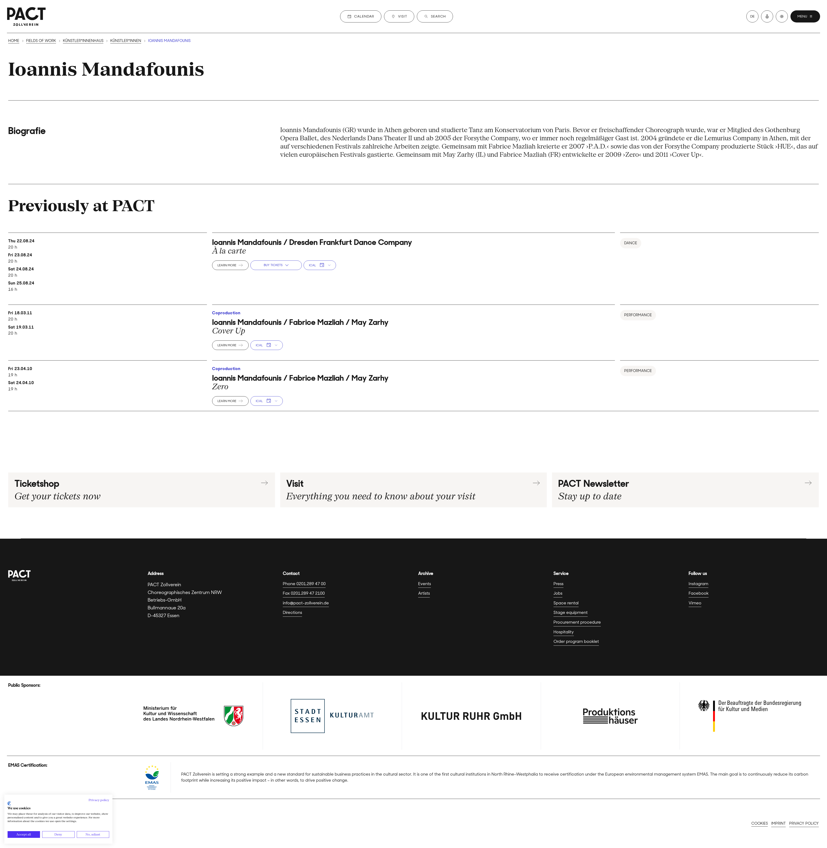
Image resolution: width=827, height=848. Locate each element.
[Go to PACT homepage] (26, 16)
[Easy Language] (767, 16)
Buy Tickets (273, 265)
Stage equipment (570, 612)
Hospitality (563, 632)
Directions (292, 612)
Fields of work (41, 40)
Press (558, 583)
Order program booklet (576, 641)
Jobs (557, 593)
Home (13, 40)
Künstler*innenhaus (83, 40)
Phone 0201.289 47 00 (304, 583)
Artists (424, 593)
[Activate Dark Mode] (782, 16)
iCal (312, 265)
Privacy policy (804, 823)
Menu (802, 16)
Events (424, 583)
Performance (638, 315)
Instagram (698, 583)
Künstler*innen (125, 40)
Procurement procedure (577, 622)
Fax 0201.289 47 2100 (304, 593)
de (752, 16)
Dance (630, 243)
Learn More (227, 265)
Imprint (778, 823)
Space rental (566, 603)
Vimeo (695, 603)
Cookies (759, 823)
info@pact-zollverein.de (306, 603)
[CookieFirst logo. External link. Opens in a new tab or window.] (9, 803)
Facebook (699, 593)
